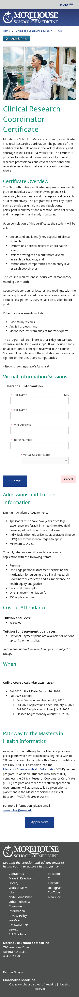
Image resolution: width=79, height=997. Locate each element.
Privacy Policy (18, 916)
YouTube (54, 892)
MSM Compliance (20, 897)
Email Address (20, 425)
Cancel (68, 479)
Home (6, 30)
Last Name (18, 410)
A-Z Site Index (18, 934)
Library (13, 883)
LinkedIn (54, 883)
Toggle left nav (18, 38)
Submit (15, 481)
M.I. (66, 395)
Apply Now (39, 822)
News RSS (55, 897)
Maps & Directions (21, 878)
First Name (18, 395)
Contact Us (16, 874)
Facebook (54, 874)
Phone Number (21, 440)
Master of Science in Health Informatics (29, 769)
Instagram (55, 888)
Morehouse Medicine (19, 980)
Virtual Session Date (35, 455)
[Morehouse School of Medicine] (30, 17)
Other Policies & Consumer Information (19, 906)
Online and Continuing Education (34, 30)
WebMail (14, 920)
